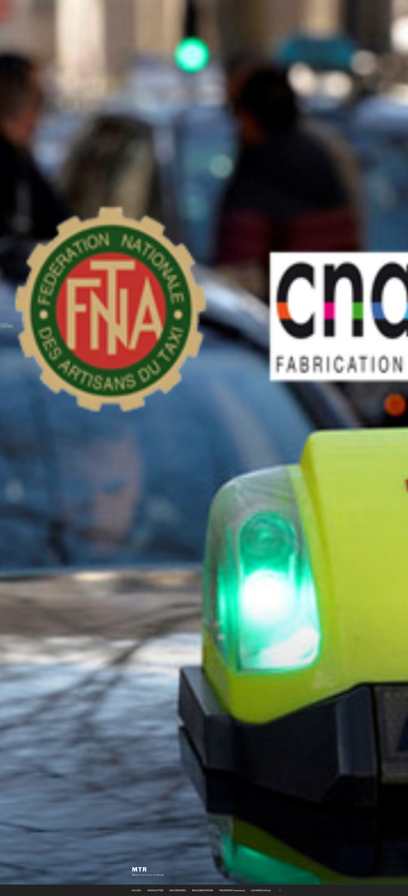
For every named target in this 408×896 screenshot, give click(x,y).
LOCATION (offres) (261, 890)
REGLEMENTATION (202, 890)
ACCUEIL (137, 890)
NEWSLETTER (155, 890)
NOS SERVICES (177, 890)
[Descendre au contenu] (280, 890)
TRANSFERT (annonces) (232, 890)
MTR (139, 869)
